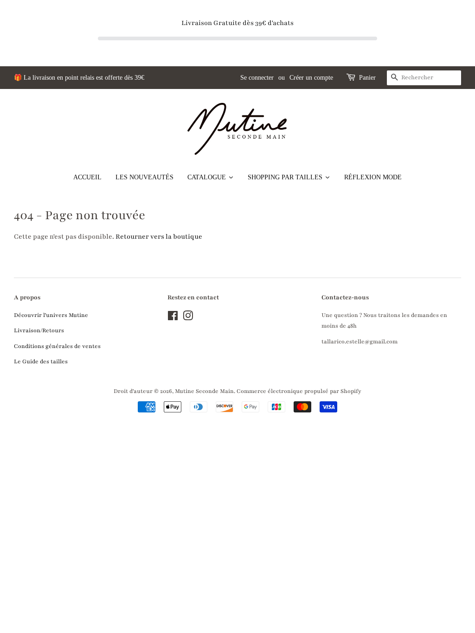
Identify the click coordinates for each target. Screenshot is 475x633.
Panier (367, 77)
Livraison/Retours (39, 330)
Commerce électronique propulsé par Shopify (299, 391)
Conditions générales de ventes (57, 346)
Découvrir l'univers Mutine (51, 315)
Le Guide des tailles (41, 361)
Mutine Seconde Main (204, 391)
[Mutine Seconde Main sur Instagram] (188, 318)
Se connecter (257, 77)
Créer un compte (311, 77)
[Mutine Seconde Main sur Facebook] (172, 318)
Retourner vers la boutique (159, 236)
